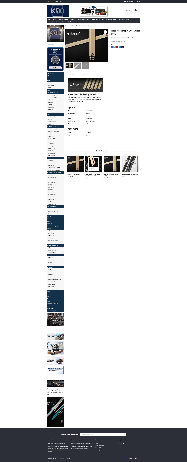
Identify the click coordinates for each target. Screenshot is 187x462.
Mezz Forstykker (51, 189)
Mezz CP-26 (50, 177)
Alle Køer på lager (50, 75)
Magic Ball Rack (51, 288)
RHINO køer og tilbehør (51, 208)
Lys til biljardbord (51, 278)
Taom (48, 300)
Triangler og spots (51, 286)
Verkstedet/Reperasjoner (83, 21)
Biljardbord (50, 271)
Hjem (49, 21)
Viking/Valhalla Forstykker (53, 242)
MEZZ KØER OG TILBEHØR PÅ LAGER (54, 174)
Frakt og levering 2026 (63, 21)
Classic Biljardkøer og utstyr (52, 228)
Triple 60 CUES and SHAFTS (52, 94)
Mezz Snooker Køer (51, 196)
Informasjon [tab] (72, 76)
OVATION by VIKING (52, 140)
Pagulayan (49, 298)
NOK (61, 1)
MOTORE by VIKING (51, 150)
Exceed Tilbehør (51, 203)
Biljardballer (50, 276)
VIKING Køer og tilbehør (124, 21)
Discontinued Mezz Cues (52, 198)
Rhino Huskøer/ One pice (53, 215)
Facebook (121, 445)
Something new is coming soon (54, 172)
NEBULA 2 (50, 211)
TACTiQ (49, 84)
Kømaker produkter (52, 254)
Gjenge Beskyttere (51, 266)
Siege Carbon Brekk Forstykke (130, 176)
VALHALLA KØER (50, 160)
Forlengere (50, 264)
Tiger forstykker (51, 240)
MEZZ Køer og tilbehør (111, 21)
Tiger (48, 116)
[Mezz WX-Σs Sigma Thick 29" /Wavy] (112, 165)
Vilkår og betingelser (99, 447)
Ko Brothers (49, 295)
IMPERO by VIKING (51, 155)
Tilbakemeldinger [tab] (84, 76)
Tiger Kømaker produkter (53, 123)
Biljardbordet (49, 269)
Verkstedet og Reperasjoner (52, 247)
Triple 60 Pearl (50, 106)
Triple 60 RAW (50, 104)
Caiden (48, 293)
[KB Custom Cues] (59, 12)
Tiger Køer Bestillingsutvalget (53, 118)
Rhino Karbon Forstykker (53, 213)
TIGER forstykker (51, 126)
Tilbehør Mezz (50, 191)
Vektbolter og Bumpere (52, 252)
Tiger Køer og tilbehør (67, 23)
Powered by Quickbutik (65, 460)
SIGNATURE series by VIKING (53, 133)
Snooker (49, 223)
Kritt (48, 77)
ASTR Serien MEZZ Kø (52, 181)
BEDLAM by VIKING (51, 152)
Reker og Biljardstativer (52, 283)
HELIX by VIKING (51, 138)
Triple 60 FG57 (50, 101)
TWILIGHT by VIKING (52, 148)
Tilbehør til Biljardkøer (51, 257)
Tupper (48, 92)
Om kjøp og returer (99, 452)
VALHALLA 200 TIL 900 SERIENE (54, 169)
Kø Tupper (76, 23)
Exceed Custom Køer (52, 206)
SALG (48, 308)
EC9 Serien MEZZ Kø (52, 179)
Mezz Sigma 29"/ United (73, 176)
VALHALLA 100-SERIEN (52, 164)
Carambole (49, 225)
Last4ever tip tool (51, 261)
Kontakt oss (73, 21)
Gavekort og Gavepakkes (52, 312)
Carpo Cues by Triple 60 (52, 99)
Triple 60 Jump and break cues (54, 114)
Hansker (48, 80)
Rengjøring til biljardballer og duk (54, 281)
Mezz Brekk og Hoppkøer (53, 186)
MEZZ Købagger (51, 89)
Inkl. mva (55, 1)
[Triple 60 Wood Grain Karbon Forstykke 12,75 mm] (93, 165)
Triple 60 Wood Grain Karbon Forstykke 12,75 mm (92, 176)
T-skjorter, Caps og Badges (52, 305)
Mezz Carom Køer (51, 194)
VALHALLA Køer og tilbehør (54, 23)
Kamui (48, 303)
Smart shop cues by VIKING (53, 131)
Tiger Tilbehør (50, 121)
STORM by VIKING (51, 145)
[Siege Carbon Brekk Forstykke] (130, 165)
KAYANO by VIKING (51, 143)
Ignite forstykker (51, 201)
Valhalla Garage (51, 162)
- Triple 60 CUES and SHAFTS (98, 21)
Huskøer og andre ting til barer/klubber (55, 291)
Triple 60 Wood (51, 109)
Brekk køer (49, 218)
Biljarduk (49, 274)
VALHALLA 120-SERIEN (52, 167)
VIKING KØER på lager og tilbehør (53, 128)
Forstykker (49, 230)
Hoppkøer (49, 220)
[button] (138, 167)
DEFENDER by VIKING (52, 135)
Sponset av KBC (50, 310)
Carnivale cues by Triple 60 (53, 97)
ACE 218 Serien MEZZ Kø (52, 184)
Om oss (54, 21)
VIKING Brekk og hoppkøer (53, 157)
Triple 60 (49, 232)
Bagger (48, 82)
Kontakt (96, 445)
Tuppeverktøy (50, 259)
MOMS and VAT (98, 449)
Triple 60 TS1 (50, 111)
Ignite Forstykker (51, 237)
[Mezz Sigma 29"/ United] (75, 165)
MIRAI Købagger (51, 87)
